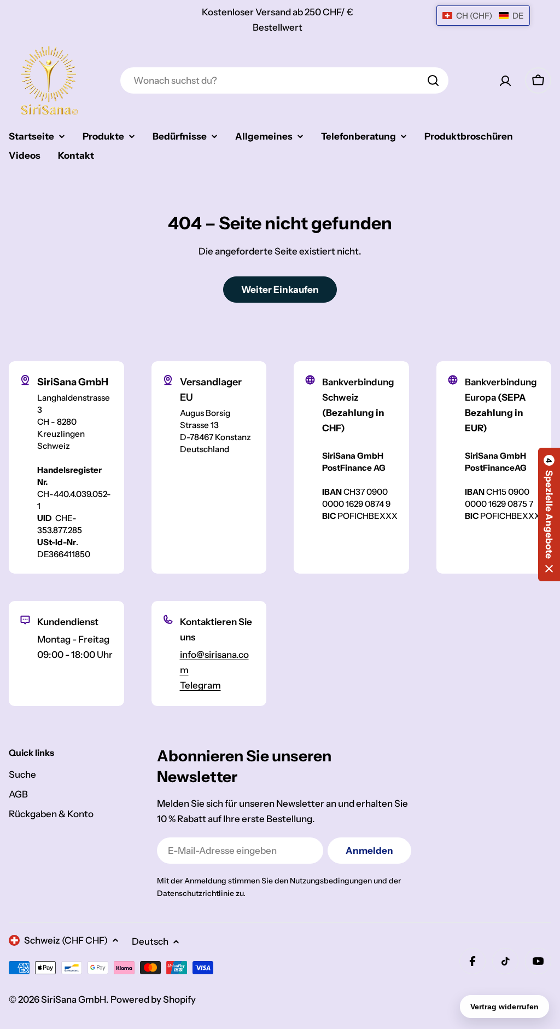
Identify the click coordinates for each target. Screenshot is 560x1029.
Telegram (200, 685)
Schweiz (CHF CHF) (66, 940)
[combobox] (284, 80)
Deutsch (150, 941)
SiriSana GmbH (73, 999)
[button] (549, 514)
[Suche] (433, 80)
